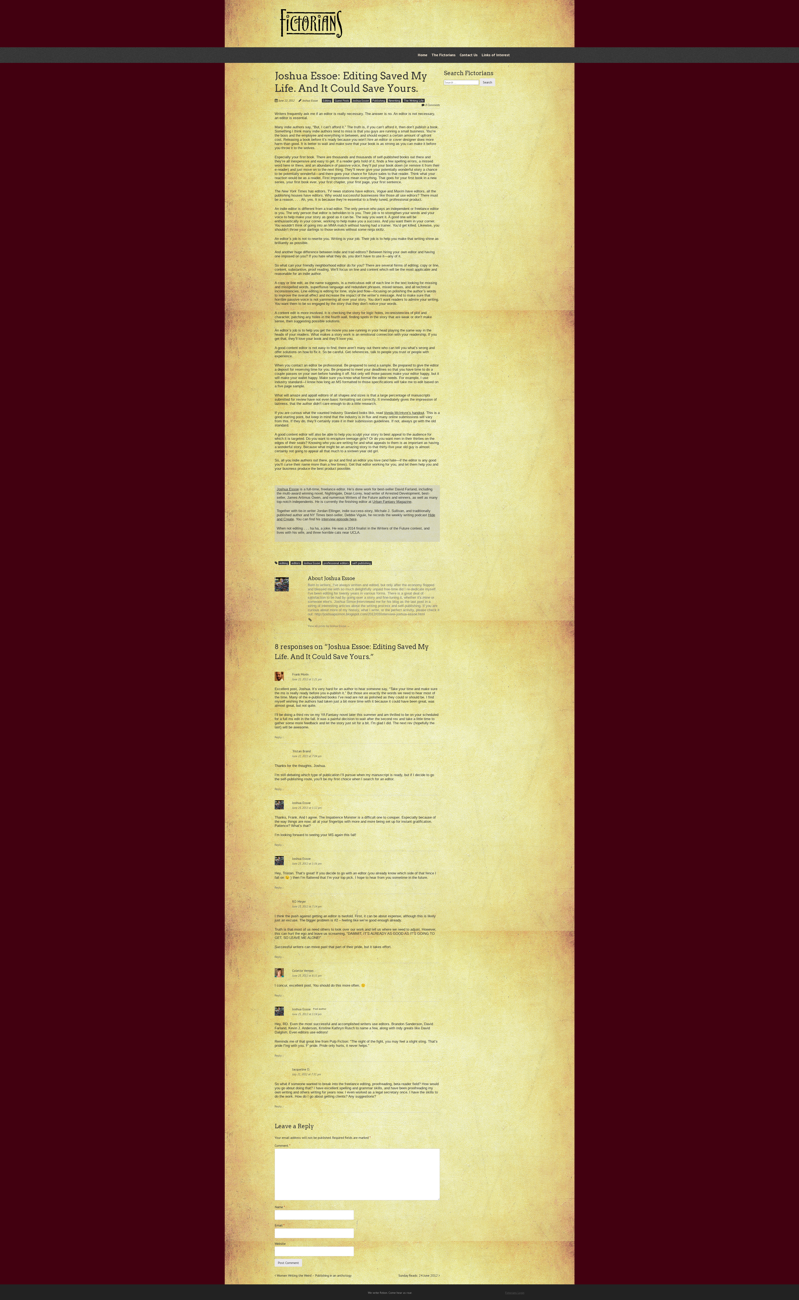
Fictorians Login (514, 1293)
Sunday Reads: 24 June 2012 (418, 1275)
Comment (282, 1145)
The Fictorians (443, 54)
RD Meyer (299, 901)
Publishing (378, 100)
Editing (327, 100)
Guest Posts (342, 100)
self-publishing (361, 563)
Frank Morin (300, 674)
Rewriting (394, 100)
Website (280, 1243)
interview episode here (338, 519)
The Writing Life (414, 100)
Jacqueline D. (301, 1069)
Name (280, 1207)
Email (280, 1225)
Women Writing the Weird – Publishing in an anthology (313, 1275)
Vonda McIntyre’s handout (404, 413)
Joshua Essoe (310, 100)
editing (283, 563)
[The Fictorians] (311, 35)
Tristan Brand (301, 751)
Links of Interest (496, 54)
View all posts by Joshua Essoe (329, 626)
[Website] (310, 620)
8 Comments (432, 105)
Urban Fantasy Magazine (391, 502)
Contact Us (469, 54)
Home (422, 54)
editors (296, 563)
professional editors (336, 563)
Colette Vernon (302, 970)
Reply (279, 737)
